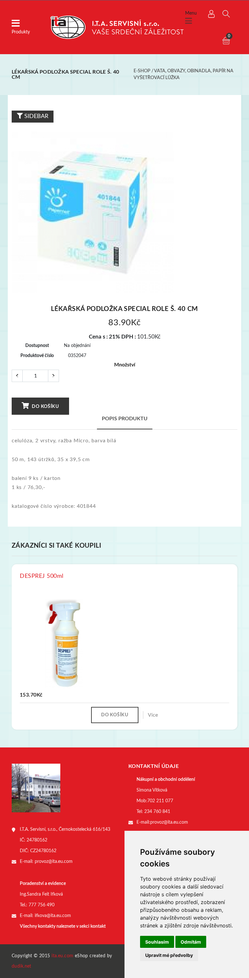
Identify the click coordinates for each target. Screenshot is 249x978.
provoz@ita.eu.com (54, 861)
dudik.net (21, 966)
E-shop (142, 71)
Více (153, 715)
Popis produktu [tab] (125, 418)
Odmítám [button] (191, 942)
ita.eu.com (62, 956)
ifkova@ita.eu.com (53, 915)
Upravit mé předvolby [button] (169, 955)
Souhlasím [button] (157, 942)
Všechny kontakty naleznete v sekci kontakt (63, 926)
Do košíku (45, 406)
